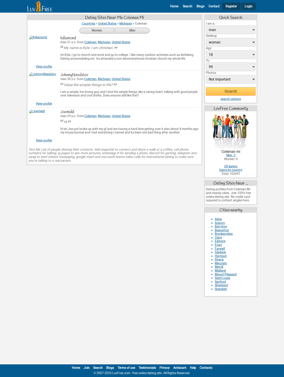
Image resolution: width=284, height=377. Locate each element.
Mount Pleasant (226, 274)
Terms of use (126, 368)
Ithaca (219, 259)
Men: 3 (230, 155)
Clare (218, 238)
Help (193, 368)
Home (174, 6)
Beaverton (222, 230)
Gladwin (220, 252)
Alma (218, 219)
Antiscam (179, 368)
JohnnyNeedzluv (74, 75)
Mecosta (221, 263)
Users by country (230, 170)
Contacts (206, 368)
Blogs (200, 6)
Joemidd (67, 112)
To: (208, 61)
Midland (220, 271)
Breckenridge (224, 234)
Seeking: (211, 36)
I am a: (210, 24)
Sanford (220, 282)
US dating (230, 166)
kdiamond (68, 38)
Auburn (220, 223)
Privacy (165, 368)
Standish (221, 289)
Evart (218, 245)
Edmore (220, 241)
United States (121, 42)
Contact (214, 6)
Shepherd (221, 285)
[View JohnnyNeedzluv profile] (44, 87)
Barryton (221, 226)
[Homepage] (40, 6)
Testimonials (147, 368)
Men (132, 30)
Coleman (90, 42)
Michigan (104, 42)
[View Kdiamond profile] (44, 50)
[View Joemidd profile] (44, 124)
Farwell (220, 249)
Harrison (221, 256)
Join (87, 368)
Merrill (219, 267)
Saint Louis (222, 278)
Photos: (211, 73)
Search (187, 6)
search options (231, 99)
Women (97, 30)
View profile (44, 67)
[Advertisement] (142, 331)
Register (231, 6)
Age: (209, 48)
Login (248, 6)
